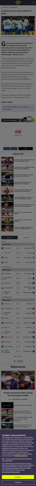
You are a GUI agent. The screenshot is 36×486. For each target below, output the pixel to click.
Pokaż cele (18, 482)
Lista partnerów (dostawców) (11, 472)
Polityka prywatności (20, 456)
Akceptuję (18, 477)
